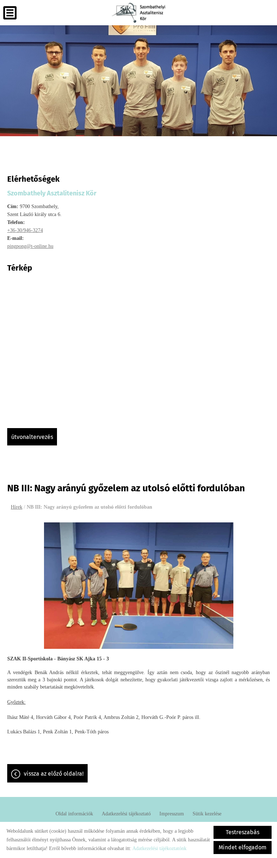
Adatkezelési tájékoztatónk (159, 848)
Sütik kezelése (207, 813)
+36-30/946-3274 (25, 230)
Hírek (16, 507)
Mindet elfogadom (243, 847)
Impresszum (171, 813)
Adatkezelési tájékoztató (126, 813)
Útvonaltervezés (32, 437)
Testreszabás (242, 832)
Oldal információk (74, 813)
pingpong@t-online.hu (30, 246)
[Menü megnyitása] (10, 13)
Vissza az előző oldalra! (54, 773)
